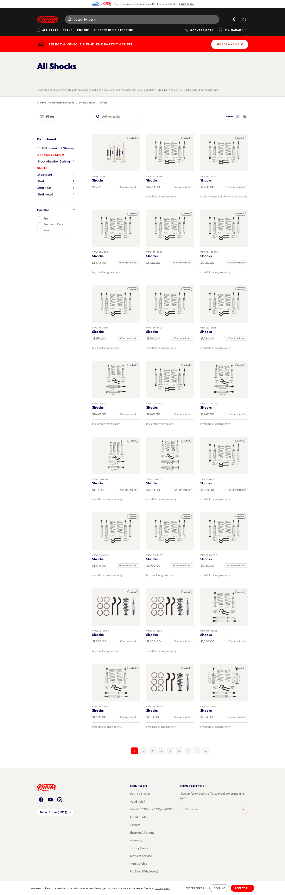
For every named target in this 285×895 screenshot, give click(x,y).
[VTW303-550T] (170, 531)
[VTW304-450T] (224, 455)
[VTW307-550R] (224, 379)
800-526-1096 (140, 794)
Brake (68, 30)
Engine (83, 30)
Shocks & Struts (87, 103)
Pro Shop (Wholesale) (144, 871)
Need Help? (137, 801)
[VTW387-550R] (170, 152)
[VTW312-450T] (116, 379)
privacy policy (162, 888)
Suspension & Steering (113, 30)
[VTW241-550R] (224, 682)
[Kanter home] (41, 44)
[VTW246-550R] (170, 682)
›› (206, 751)
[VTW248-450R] (224, 607)
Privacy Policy (139, 848)
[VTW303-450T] (224, 531)
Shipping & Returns (142, 832)
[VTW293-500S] (116, 607)
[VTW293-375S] (170, 607)
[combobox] (142, 19)
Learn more (186, 3)
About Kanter (139, 817)
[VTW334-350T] (116, 304)
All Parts (41, 103)
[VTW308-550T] (170, 379)
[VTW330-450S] (170, 304)
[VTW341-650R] (116, 228)
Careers (135, 825)
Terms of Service (141, 856)
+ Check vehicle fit (127, 186)
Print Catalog (138, 863)
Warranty (136, 840)
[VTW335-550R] (170, 228)
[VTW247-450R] (116, 682)
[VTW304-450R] (116, 531)
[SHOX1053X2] (116, 152)
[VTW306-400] (116, 455)
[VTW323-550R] (224, 304)
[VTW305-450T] (170, 455)
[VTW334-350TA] (224, 228)
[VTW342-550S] (224, 152)
